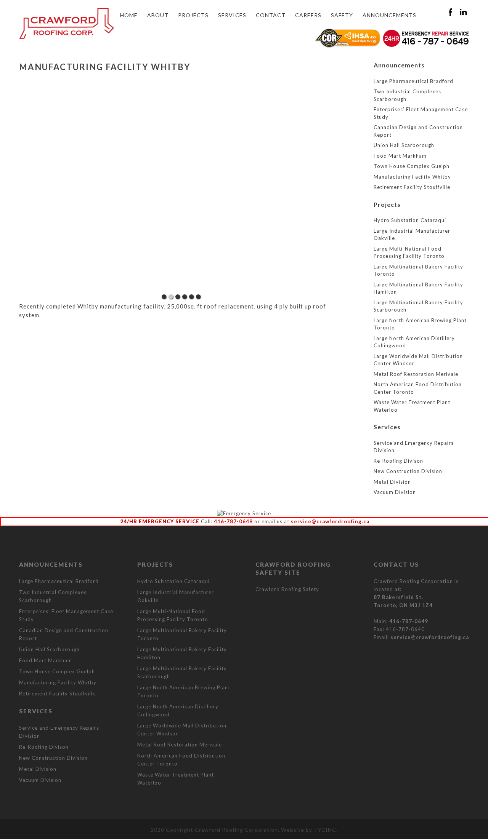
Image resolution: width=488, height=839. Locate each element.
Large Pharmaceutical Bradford (413, 81)
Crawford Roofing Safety (287, 589)
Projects (193, 15)
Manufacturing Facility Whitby (412, 177)
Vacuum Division (395, 492)
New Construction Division (408, 471)
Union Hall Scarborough (404, 145)
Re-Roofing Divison (398, 461)
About (158, 15)
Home (129, 15)
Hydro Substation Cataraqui (410, 220)
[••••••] (181, 189)
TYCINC (325, 829)
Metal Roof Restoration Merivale (416, 374)
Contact (271, 15)
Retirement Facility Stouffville (412, 187)
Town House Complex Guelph (411, 166)
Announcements (389, 15)
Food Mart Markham (400, 156)
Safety (342, 15)
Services (232, 15)
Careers (308, 15)
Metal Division (392, 482)
